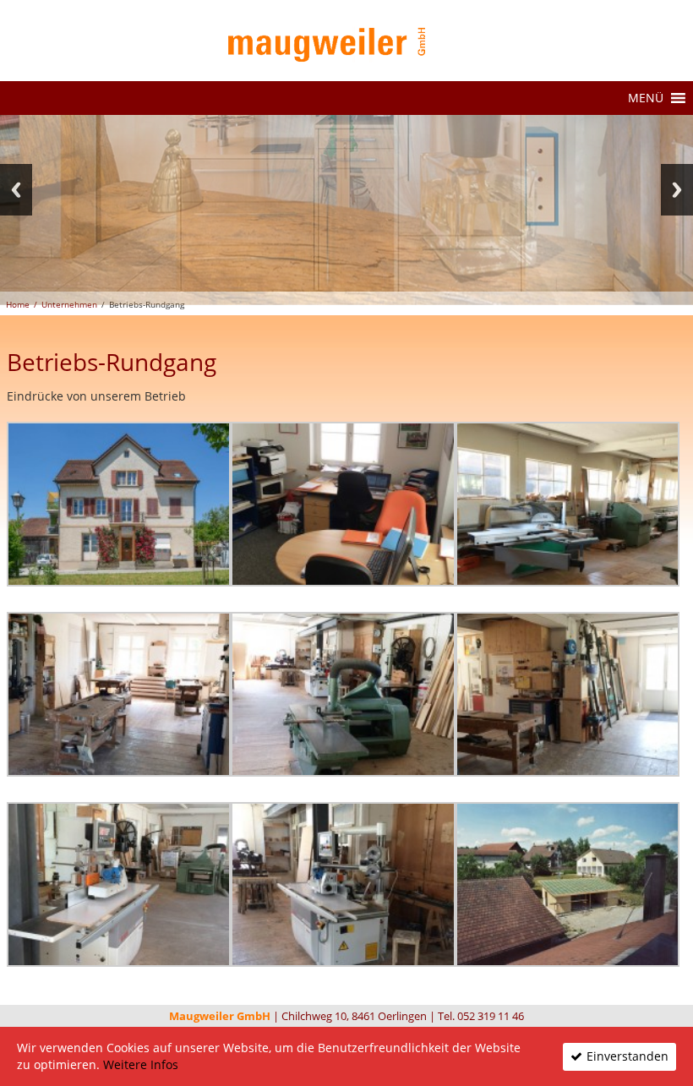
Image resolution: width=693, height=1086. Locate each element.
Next (677, 190)
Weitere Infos (140, 1064)
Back (16, 190)
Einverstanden (627, 1056)
